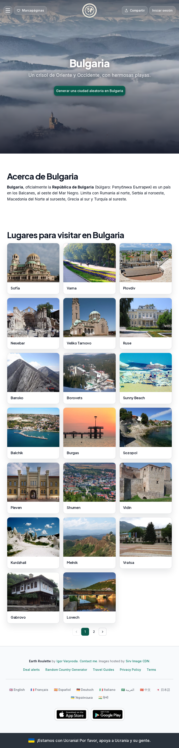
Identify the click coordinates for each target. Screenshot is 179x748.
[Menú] (7, 10)
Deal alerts (31, 669)
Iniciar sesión (162, 10)
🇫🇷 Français (39, 690)
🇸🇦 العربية (127, 690)
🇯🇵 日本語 (163, 690)
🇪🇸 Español (62, 690)
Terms (151, 669)
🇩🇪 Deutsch (85, 690)
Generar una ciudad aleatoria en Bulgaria (89, 91)
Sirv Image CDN (137, 661)
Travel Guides (103, 669)
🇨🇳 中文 (145, 690)
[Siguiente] (103, 632)
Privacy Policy (130, 669)
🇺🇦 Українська (82, 697)
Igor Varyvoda (67, 661)
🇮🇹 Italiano (107, 690)
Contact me (88, 661)
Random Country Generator (66, 669)
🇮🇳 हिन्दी (103, 697)
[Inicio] (89, 10)
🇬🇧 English (17, 690)
